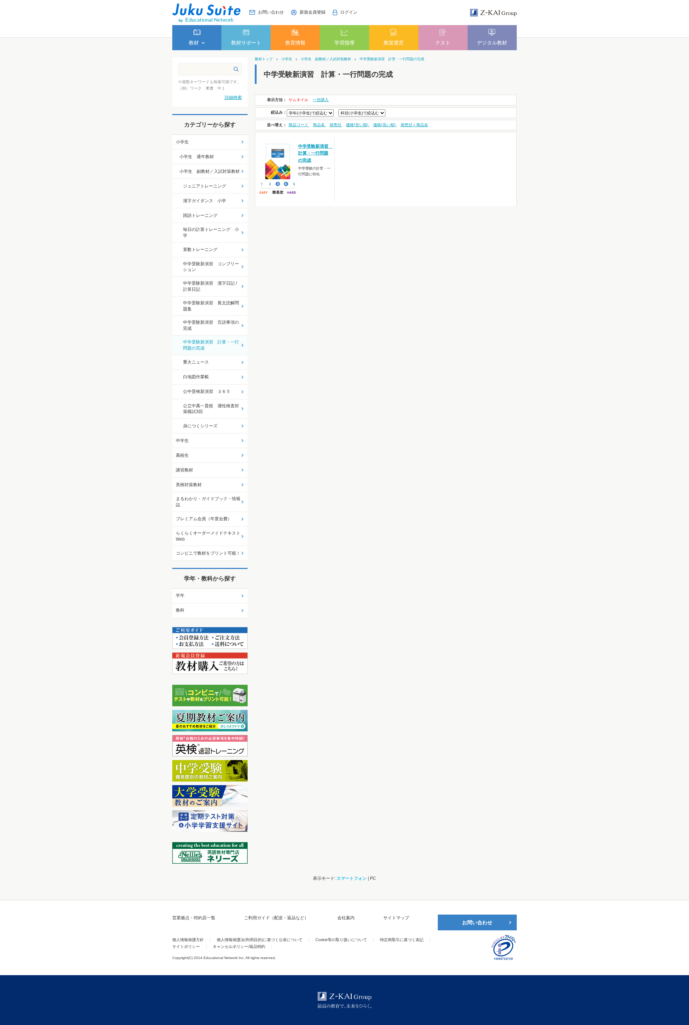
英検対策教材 (189, 484)
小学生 (286, 59)
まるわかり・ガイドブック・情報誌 (208, 501)
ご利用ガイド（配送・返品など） (276, 917)
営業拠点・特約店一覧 (193, 917)
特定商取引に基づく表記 (401, 940)
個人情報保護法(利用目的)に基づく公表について (260, 940)
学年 (180, 595)
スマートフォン (352, 878)
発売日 (335, 125)
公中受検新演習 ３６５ (206, 391)
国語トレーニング (200, 215)
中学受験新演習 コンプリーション (211, 266)
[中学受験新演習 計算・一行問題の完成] (278, 160)
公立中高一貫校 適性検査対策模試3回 (211, 408)
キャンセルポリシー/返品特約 (239, 946)
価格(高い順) (385, 125)
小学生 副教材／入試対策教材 (326, 59)
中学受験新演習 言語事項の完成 (211, 325)
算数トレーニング (200, 249)
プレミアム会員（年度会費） (204, 518)
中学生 (182, 440)
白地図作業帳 (196, 376)
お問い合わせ (477, 922)
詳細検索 (233, 97)
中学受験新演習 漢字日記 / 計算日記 (210, 286)
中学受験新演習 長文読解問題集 (211, 306)
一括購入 (321, 100)
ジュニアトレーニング (204, 186)
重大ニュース (196, 362)
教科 (180, 610)
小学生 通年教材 (196, 156)
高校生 (182, 455)
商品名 (319, 125)
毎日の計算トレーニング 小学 (211, 232)
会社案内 (346, 917)
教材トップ (264, 59)
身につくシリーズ (200, 425)
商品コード (299, 125)
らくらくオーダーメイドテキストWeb (208, 536)
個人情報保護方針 (188, 940)
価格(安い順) (358, 125)
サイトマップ (396, 917)
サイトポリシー (186, 946)
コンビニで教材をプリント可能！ (208, 553)
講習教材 (184, 470)
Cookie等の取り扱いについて (341, 940)
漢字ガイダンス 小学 (204, 200)
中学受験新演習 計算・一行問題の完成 (392, 59)
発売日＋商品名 (414, 125)
